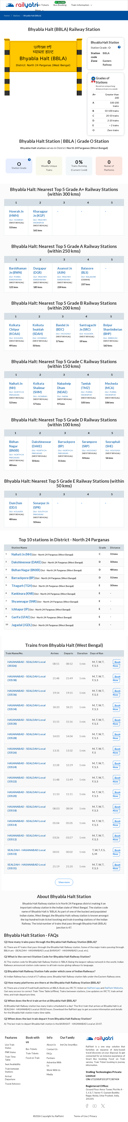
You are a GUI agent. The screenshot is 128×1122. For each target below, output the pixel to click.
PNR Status (10, 1052)
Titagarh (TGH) (22, 586)
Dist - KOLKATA (16, 338)
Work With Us (53, 1070)
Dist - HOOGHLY (63, 333)
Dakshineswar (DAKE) (26, 562)
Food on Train (33, 1058)
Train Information (80, 5)
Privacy (93, 1116)
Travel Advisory (12, 1083)
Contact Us (52, 1049)
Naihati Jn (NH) (22, 554)
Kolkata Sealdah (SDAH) (38, 329)
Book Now (116, 664)
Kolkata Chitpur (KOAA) (14, 329)
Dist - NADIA (62, 396)
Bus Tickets (31, 1049)
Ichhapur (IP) (20, 609)
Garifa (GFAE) (21, 617)
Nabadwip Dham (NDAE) (64, 388)
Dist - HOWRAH (16, 220)
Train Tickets (42, 5)
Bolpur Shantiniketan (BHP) (112, 329)
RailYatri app (93, 987)
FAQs (49, 1053)
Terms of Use (81, 1116)
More (38, 10)
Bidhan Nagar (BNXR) (14, 446)
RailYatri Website (114, 987)
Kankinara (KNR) (23, 593)
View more (64, 882)
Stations (16, 15)
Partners (51, 1058)
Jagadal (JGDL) (22, 625)
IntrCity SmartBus (68, 1044)
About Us (51, 1044)
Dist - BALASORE (88, 276)
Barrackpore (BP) (23, 578)
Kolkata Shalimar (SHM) (39, 388)
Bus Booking (60, 5)
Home (7, 15)
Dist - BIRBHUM (110, 338)
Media (50, 1074)
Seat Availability (12, 1064)
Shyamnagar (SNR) (24, 601)
